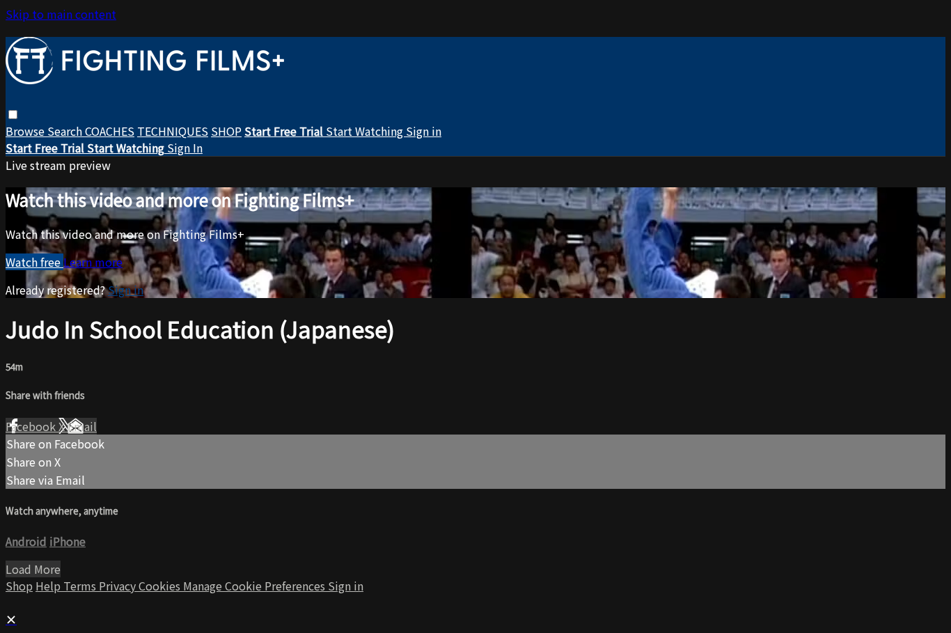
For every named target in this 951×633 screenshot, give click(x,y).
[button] (12, 114)
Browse (26, 131)
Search (66, 131)
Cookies (161, 585)
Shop (19, 585)
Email (82, 426)
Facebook (32, 426)
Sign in (423, 131)
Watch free (34, 261)
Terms (81, 585)
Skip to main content (61, 14)
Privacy (119, 585)
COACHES (109, 131)
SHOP (226, 131)
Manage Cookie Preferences (255, 585)
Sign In (185, 147)
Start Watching (366, 131)
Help (49, 585)
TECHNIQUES (172, 131)
